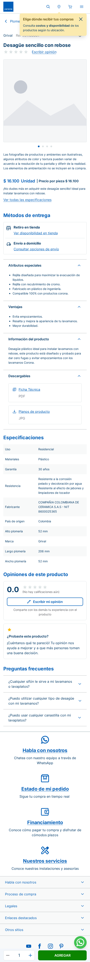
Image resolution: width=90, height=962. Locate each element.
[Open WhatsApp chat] (80, 942)
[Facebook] (39, 946)
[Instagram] (50, 946)
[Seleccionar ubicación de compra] (59, 7)
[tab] (39, 146)
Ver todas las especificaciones (27, 200)
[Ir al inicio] (8, 7)
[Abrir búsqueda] (48, 7)
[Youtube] (28, 946)
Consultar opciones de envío (36, 249)
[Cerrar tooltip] (80, 19)
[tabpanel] (45, 100)
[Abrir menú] (82, 7)
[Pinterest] (61, 946)
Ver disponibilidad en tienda (36, 233)
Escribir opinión (44, 52)
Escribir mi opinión (48, 602)
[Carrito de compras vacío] (70, 7)
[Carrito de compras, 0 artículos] (70, 7)
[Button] (8, 955)
